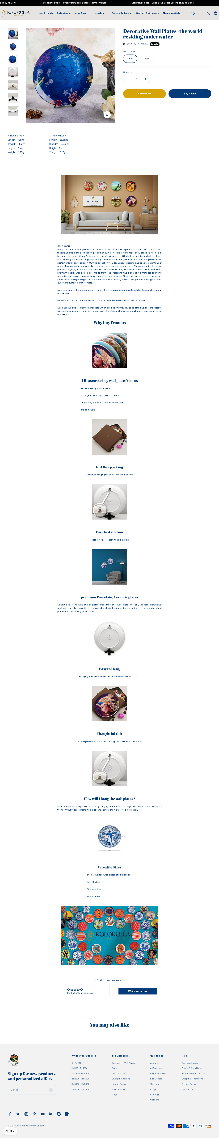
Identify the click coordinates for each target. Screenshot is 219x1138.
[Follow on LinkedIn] (51, 1114)
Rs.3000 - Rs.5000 (80, 1084)
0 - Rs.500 (76, 1063)
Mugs (114, 1094)
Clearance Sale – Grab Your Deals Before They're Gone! (65, 2)
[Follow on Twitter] (18, 1114)
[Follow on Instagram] (26, 1114)
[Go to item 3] (13, 60)
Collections (63, 13)
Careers (154, 1099)
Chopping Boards (121, 1078)
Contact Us (187, 1089)
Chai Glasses (118, 1073)
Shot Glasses (118, 1089)
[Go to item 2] (13, 47)
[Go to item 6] (13, 98)
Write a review (137, 991)
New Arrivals (46, 13)
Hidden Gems (119, 1084)
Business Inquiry (190, 1063)
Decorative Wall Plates (123, 1063)
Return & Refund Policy (193, 1073)
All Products (156, 1068)
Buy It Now (190, 93)
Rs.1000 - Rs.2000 (80, 1073)
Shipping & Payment (192, 1078)
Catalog (154, 1094)
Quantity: (127, 72)
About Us (154, 1063)
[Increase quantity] (145, 79)
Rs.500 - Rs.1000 (80, 1068)
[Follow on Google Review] (59, 1114)
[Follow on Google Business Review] (67, 1114)
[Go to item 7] (13, 111)
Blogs (153, 1089)
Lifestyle (99, 13)
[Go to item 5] (13, 85)
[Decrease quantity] (128, 79)
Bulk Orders (156, 1078)
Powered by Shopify (35, 1125)
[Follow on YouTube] (42, 1114)
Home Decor (81, 13)
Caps (114, 1068)
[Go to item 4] (13, 72)
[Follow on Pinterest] (34, 1114)
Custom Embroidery (147, 13)
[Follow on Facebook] (10, 1114)
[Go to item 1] (13, 34)
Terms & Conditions (192, 1068)
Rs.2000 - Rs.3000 (80, 1078)
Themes (154, 1084)
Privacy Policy (189, 1084)
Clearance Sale (171, 13)
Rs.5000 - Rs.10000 (81, 1089)
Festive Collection (122, 13)
